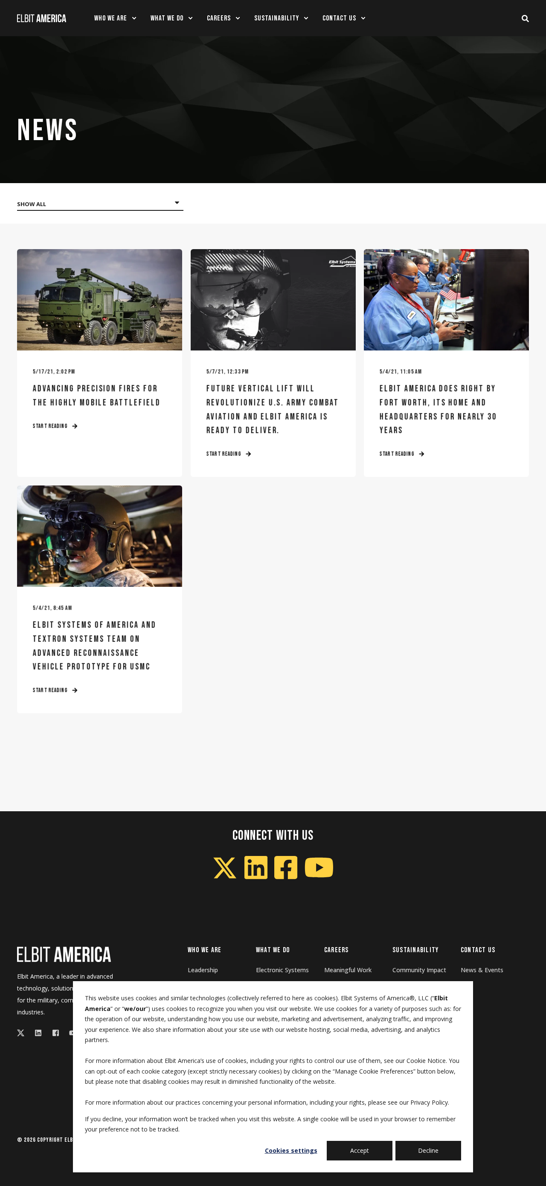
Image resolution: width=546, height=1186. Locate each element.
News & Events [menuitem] (482, 970)
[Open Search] (525, 18)
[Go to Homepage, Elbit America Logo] (64, 954)
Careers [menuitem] (336, 950)
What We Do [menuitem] (273, 950)
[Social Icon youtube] (70, 1033)
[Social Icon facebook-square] (55, 1033)
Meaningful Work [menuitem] (348, 970)
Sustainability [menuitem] (415, 950)
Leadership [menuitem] (203, 970)
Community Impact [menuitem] (419, 970)
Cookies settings (291, 1150)
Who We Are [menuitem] (205, 950)
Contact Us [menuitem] (478, 950)
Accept (359, 1150)
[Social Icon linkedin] (38, 1033)
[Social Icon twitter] (23, 1033)
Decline (428, 1150)
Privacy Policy (429, 1102)
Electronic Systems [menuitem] (282, 970)
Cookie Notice (426, 1061)
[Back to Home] (41, 18)
